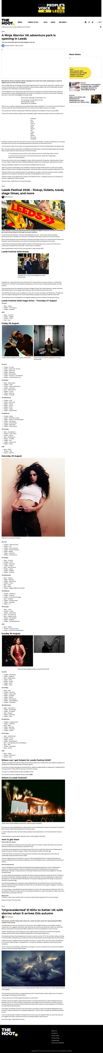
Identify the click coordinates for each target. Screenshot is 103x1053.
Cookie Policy (55, 1040)
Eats (45, 22)
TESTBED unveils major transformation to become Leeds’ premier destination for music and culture (30, 897)
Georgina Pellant (9, 45)
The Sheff (62, 22)
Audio (53, 22)
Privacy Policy (55, 1035)
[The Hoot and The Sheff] (8, 22)
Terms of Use (55, 1038)
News (20, 22)
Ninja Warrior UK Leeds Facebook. (21, 181)
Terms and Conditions (57, 1042)
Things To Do (33, 22)
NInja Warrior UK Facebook (29, 103)
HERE (31, 774)
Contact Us (54, 1033)
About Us (54, 1031)
